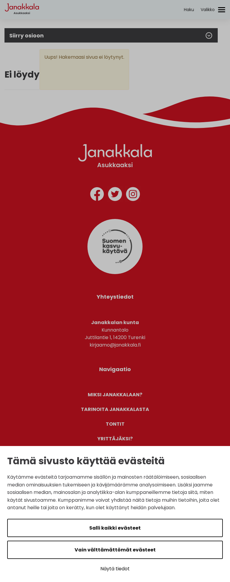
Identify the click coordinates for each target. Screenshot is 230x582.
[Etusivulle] (22, 19)
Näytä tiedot (115, 568)
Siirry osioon (26, 35)
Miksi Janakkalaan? (115, 394)
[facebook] (97, 195)
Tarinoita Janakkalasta (115, 409)
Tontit (115, 424)
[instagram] (133, 195)
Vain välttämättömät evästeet (115, 549)
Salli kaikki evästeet (115, 527)
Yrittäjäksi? (115, 438)
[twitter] (115, 195)
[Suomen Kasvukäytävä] (115, 272)
